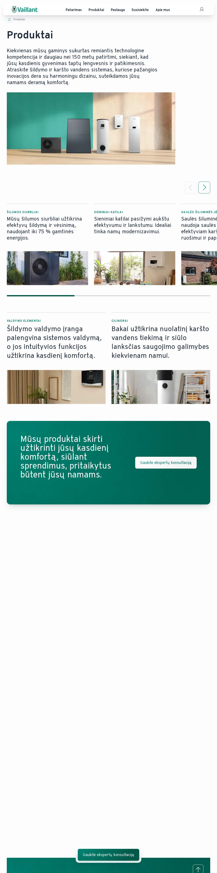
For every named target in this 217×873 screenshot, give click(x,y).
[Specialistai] (201, 9)
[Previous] (191, 187)
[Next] (204, 187)
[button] (47, 244)
